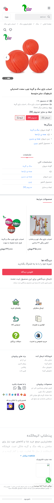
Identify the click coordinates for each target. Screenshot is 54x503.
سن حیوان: (45, 139)
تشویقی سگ (47, 367)
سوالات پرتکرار (15, 341)
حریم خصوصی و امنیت (38, 341)
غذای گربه (48, 363)
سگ (37, 24)
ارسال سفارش (38, 308)
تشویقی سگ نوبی (45, 391)
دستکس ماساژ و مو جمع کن (41, 398)
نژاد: (48, 134)
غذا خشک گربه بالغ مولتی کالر (41, 395)
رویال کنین (22, 363)
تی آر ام (23, 360)
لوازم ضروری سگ (26, 24)
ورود (6, 16)
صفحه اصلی (47, 24)
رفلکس (23, 367)
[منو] (49, 8)
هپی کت (23, 370)
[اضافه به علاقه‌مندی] (10, 30)
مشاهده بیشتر (29, 455)
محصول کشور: (44, 143)
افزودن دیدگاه (27, 272)
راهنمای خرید (16, 308)
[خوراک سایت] (19, 388)
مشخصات (27, 154)
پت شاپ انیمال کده (23, 486)
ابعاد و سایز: (46, 112)
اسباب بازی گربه (20, 104)
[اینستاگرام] (24, 388)
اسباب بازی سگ (10, 24)
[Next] (7, 57)
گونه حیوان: (45, 130)
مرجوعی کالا (15, 324)
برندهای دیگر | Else (41, 107)
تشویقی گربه (47, 370)
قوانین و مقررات (38, 324)
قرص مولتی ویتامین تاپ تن (41, 388)
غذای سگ (48, 360)
